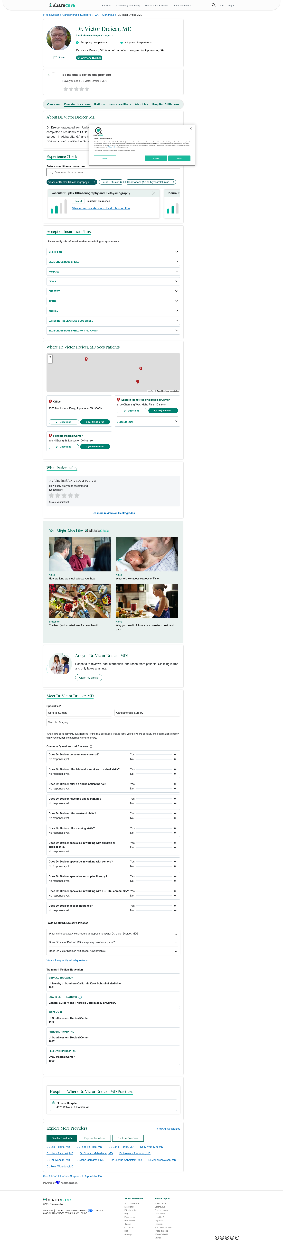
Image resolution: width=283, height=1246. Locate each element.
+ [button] (50, 356)
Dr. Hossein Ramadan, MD (135, 1153)
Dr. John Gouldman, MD (90, 1160)
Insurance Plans (120, 104)
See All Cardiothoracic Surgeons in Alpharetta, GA (72, 1176)
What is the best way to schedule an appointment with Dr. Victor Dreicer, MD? (93, 933)
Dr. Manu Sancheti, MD (60, 1153)
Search (213, 5)
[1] (65, 88)
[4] (82, 88)
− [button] (50, 361)
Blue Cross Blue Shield (64, 261)
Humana (54, 271)
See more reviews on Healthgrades (113, 513)
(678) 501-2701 (96, 421)
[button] (90, 746)
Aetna (53, 301)
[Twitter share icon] (232, 1239)
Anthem (53, 310)
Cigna (52, 281)
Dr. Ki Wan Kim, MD (151, 1147)
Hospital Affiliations (165, 104)
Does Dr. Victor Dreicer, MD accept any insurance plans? (82, 942)
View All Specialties (168, 1128)
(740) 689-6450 (96, 446)
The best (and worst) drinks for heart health (73, 625)
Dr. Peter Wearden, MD (60, 1166)
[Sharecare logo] (79, 1199)
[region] (142, 145)
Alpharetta (108, 15)
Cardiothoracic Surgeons (76, 15)
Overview (53, 104)
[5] (87, 88)
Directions (65, 421)
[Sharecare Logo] (62, 5)
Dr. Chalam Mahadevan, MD (96, 1153)
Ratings (99, 104)
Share (61, 57)
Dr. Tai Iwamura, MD (58, 1160)
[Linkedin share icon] (227, 1239)
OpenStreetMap (163, 391)
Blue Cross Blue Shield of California (73, 330)
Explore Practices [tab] (128, 1138)
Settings (105, 158)
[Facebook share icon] (216, 1239)
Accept (179, 158)
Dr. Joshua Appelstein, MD (126, 1160)
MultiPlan (55, 252)
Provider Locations (77, 104)
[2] (71, 88)
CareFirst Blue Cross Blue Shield (71, 320)
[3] (76, 88)
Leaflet (150, 391)
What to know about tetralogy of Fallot (137, 578)
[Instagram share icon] (222, 1239)
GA (97, 15)
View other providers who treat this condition (101, 208)
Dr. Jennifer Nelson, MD (162, 1160)
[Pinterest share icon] (237, 1239)
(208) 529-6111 (164, 410)
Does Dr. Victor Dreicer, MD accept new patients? (77, 951)
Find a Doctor (51, 15)
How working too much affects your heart (72, 578)
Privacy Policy (112, 147)
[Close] (190, 128)
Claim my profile (88, 677)
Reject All (156, 158)
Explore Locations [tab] (94, 1138)
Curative (54, 291)
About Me (141, 104)
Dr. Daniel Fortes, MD (121, 1147)
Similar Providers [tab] (62, 1138)
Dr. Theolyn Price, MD (89, 1147)
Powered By (49, 1182)
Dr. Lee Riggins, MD (58, 1147)
